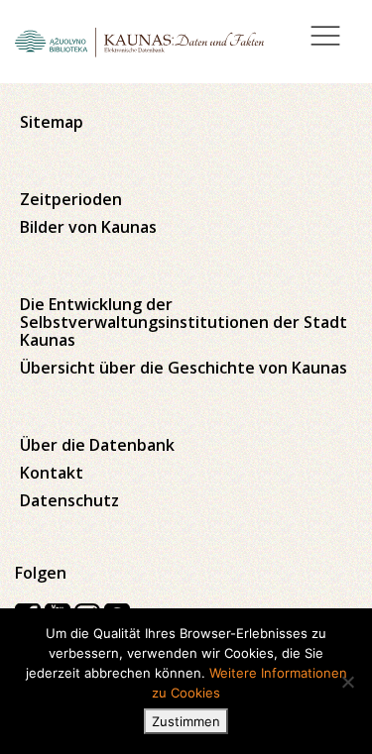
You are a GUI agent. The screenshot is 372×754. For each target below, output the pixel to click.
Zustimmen (186, 721)
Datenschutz (69, 500)
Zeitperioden (71, 199)
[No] (347, 682)
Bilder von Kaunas (88, 227)
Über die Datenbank (97, 445)
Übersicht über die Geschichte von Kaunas (183, 367)
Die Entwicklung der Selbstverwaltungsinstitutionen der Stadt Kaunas (183, 322)
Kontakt (51, 473)
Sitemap (51, 122)
